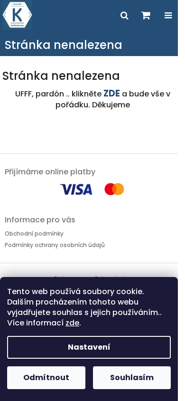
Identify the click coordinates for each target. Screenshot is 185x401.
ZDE (111, 93)
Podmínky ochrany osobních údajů (55, 245)
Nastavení (89, 347)
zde (72, 322)
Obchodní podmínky (34, 233)
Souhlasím (132, 377)
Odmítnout (46, 377)
